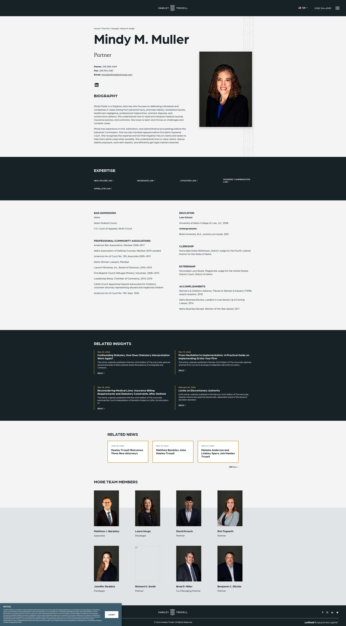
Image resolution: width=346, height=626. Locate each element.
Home (97, 28)
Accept (111, 614)
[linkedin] (332, 612)
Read (100, 373)
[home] (173, 8)
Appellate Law (102, 188)
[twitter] (337, 612)
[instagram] (327, 612)
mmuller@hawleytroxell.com (116, 74)
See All (233, 467)
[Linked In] (96, 85)
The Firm (105, 28)
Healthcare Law (103, 180)
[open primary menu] (337, 8)
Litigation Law (188, 180)
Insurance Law (145, 180)
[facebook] (322, 612)
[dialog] (61, 614)
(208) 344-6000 (322, 8)
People (115, 28)
